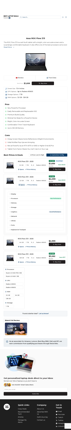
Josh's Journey (42, 417)
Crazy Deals (22, 409)
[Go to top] (67, 426)
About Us (40, 409)
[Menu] (66, 17)
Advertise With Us (42, 413)
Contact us (41, 420)
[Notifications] (63, 17)
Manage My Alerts (22, 421)
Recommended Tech (24, 413)
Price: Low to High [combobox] (38, 155)
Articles (20, 417)
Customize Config (58, 155)
